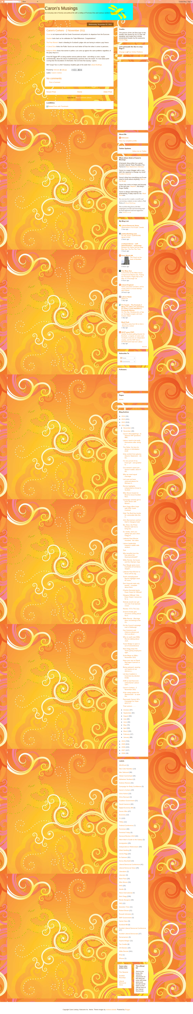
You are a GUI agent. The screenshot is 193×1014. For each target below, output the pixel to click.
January (126, 737)
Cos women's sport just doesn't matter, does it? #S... (132, 469)
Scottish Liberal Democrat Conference (132, 928)
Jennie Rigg (123, 40)
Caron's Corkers (57, 73)
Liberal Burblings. (96, 65)
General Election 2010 (127, 836)
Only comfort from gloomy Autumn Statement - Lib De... (132, 456)
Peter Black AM (127, 255)
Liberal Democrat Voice (130, 225)
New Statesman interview (135, 167)
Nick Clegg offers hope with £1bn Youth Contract (131, 508)
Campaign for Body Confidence (130, 786)
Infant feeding (124, 850)
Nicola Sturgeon (124, 900)
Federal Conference (126, 825)
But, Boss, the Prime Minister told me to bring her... (130, 527)
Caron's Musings (61, 8)
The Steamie (123, 972)
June (125, 722)
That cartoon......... (129, 706)
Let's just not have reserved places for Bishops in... (130, 481)
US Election (123, 948)
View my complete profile (128, 141)
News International (125, 893)
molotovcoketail (111, 1009)
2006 (124, 753)
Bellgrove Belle (51, 50)
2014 (124, 416)
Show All (144, 346)
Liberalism (122, 871)
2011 (123, 425)
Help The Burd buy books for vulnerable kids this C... (132, 515)
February (126, 734)
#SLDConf (122, 765)
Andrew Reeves (124, 783)
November (127, 431)
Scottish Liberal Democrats (128, 934)
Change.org (123, 52)
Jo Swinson (123, 857)
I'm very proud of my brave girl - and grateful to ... (132, 462)
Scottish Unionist (125, 174)
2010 (124, 741)
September (127, 713)
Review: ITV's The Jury (131, 609)
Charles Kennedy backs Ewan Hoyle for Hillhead (132, 591)
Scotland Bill (123, 925)
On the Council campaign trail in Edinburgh (132, 626)
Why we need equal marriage (130, 475)
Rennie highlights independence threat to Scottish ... (132, 488)
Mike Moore (123, 882)
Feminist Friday (124, 832)
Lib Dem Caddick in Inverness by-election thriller (131, 676)
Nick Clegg (123, 896)
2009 (124, 744)
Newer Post (51, 92)
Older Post (108, 92)
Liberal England (127, 285)
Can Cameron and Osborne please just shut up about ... (131, 632)
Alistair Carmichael (125, 776)
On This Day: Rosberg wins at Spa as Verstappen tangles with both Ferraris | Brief (132, 314)
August (126, 716)
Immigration (123, 843)
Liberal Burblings (130, 203)
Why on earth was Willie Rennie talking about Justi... (131, 639)
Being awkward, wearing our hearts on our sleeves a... (131, 669)
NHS (120, 886)
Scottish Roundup (122, 976)
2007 (124, 750)
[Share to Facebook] (79, 70)
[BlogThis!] (75, 70)
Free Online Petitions (135, 52)
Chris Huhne (123, 793)
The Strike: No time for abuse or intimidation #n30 (131, 449)
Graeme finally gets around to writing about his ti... (132, 613)
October (126, 710)
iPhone (121, 958)
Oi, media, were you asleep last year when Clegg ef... (131, 533)
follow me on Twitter (139, 151)
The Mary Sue (126, 271)
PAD (120, 903)
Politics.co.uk (127, 212)
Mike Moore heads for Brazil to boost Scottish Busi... (132, 495)
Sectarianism (123, 937)
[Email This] (72, 70)
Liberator (122, 875)
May (125, 725)
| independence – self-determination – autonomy (131, 244)
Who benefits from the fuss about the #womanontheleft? (131, 555)
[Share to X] (77, 70)
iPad (120, 955)
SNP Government (125, 917)
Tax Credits (123, 944)
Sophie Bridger (124, 941)
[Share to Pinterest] (81, 70)
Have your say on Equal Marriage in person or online (131, 662)
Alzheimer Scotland (126, 779)
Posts (124, 358)
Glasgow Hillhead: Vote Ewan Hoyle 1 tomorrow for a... (132, 597)
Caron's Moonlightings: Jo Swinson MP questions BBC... (132, 435)
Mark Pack (125, 322)
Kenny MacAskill (125, 861)
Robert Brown (124, 910)
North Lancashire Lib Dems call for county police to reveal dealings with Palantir (132, 288)
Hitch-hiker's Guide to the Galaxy (130, 839)
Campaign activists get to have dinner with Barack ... (132, 501)
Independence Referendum (128, 847)
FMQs (121, 822)
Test (124, 550)
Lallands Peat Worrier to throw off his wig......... (131, 572)
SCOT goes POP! (127, 332)
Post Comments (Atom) (83, 98)
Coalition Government (126, 800)
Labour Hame (126, 297)
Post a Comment (54, 82)
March (125, 731)
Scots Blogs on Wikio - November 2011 (131, 656)
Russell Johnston (125, 914)
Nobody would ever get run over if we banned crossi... (131, 604)
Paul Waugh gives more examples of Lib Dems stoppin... (131, 567)
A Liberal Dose (51, 46)
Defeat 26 (124, 298)
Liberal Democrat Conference (129, 864)
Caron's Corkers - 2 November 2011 (130, 688)
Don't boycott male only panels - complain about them (131, 585)
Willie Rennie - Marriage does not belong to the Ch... (132, 620)
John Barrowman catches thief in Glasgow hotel (132, 521)
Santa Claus (123, 921)
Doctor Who (123, 811)
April (125, 728)
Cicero (48, 34)
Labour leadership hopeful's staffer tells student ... (131, 545)
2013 (124, 419)
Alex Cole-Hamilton (126, 769)
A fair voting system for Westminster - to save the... (131, 694)
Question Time (124, 907)
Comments (126, 361)
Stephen (49, 38)
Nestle (121, 889)
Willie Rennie (123, 951)
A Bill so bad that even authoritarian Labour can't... (131, 682)
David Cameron (124, 804)
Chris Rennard (124, 797)
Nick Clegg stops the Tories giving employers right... (132, 650)
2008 (124, 747)
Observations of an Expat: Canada (132, 227)
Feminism (122, 829)
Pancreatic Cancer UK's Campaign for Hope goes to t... (131, 701)
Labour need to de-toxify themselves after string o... (132, 442)
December (127, 428)
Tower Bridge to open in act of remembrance (131, 645)
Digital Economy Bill (126, 808)
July (125, 719)
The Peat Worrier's (52, 42)
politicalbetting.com (129, 234)
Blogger (127, 1009)
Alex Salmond (124, 772)
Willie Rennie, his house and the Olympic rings (131, 561)
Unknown (125, 138)
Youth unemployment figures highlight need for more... (131, 578)
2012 (124, 422)
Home (79, 92)
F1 (120, 818)
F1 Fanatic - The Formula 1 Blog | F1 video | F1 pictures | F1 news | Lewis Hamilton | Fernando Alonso (132, 307)
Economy (122, 815)
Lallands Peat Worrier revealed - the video (131, 539)
